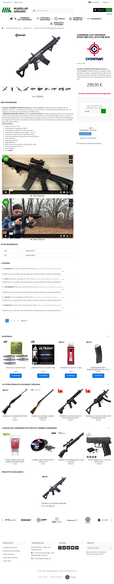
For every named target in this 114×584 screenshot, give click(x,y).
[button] (24, 18)
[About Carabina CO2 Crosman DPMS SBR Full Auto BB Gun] (54, 488)
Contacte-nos (7, 2)
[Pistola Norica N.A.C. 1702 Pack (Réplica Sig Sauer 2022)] (99, 445)
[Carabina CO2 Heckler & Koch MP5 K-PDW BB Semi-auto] (98, 402)
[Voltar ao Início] (2, 28)
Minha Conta (8, 543)
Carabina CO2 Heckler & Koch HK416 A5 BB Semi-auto (70, 417)
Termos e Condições (42, 577)
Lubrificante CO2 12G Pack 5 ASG (43, 368)
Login (110, 14)
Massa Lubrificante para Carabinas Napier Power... (15, 461)
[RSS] (77, 547)
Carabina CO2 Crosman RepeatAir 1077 (14, 417)
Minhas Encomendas (10, 547)
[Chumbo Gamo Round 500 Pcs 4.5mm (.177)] (43, 445)
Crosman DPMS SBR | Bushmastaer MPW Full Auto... (98, 369)
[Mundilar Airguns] (15, 10)
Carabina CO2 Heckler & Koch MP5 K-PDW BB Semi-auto (98, 417)
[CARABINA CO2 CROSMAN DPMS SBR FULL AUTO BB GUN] (5, 89)
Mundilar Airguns (52, 571)
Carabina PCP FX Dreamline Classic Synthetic (71, 461)
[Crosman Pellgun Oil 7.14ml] (71, 353)
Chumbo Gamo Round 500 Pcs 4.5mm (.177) (43, 461)
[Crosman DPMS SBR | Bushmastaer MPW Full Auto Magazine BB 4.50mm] (98, 353)
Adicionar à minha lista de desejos (90, 143)
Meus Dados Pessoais (10, 557)
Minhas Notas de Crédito (11, 551)
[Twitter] (64, 547)
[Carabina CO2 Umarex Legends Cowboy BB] (43, 402)
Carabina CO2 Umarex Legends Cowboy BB (42, 417)
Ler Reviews (86, 134)
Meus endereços (8, 554)
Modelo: (79, 63)
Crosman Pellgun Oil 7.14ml (71, 368)
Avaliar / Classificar (88, 138)
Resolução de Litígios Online (56, 577)
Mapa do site (18, 2)
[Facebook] (60, 547)
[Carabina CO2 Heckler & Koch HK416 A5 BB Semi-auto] (70, 402)
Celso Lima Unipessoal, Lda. (68, 571)
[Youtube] (68, 547)
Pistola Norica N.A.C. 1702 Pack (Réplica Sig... (99, 461)
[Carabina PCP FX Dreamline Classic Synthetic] (71, 445)
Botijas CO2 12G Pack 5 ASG (15, 368)
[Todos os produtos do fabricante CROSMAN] (94, 51)
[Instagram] (72, 547)
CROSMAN (39, 96)
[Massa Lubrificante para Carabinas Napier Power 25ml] (15, 445)
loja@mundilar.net (45, 559)
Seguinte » (24, 321)
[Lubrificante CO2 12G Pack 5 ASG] (43, 353)
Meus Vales (7, 561)
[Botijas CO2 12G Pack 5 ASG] (15, 353)
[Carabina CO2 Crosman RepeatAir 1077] (15, 402)
